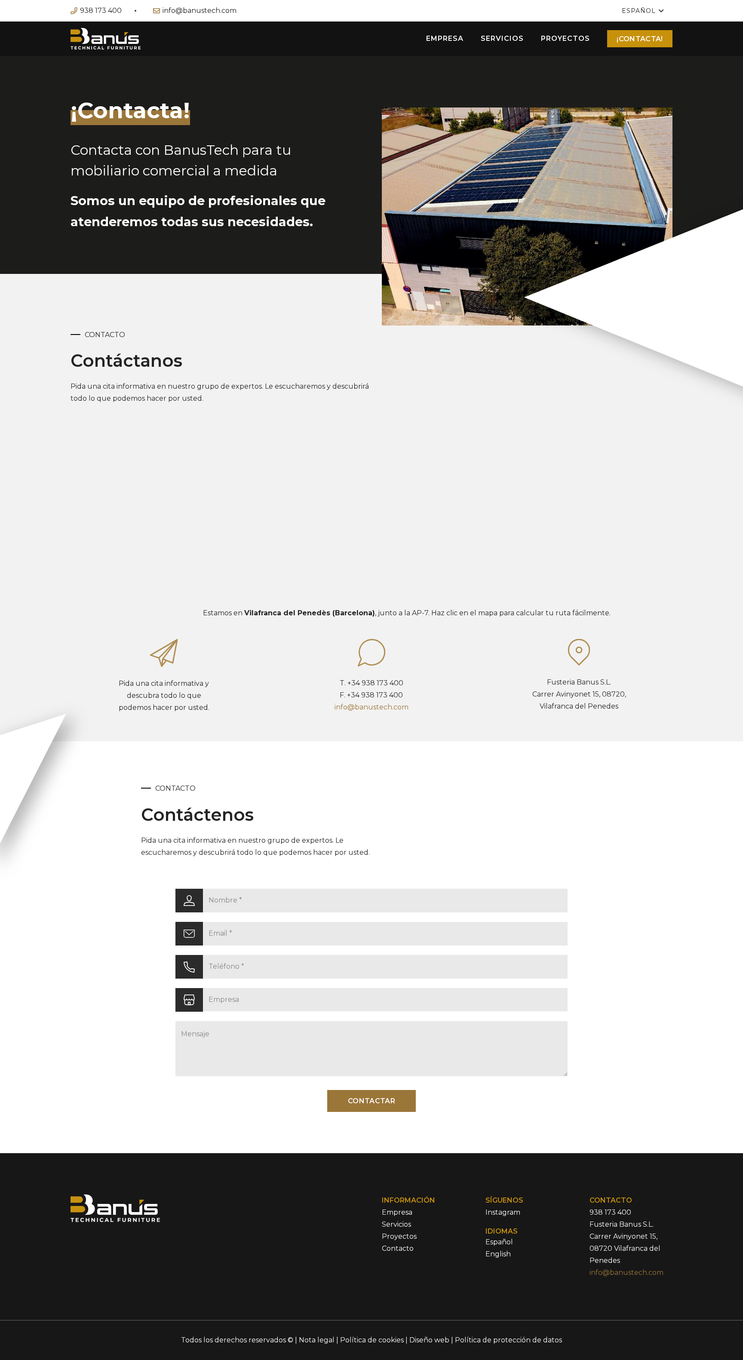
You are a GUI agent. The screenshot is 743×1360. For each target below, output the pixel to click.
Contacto (398, 1248)
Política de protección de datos (508, 1340)
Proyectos (399, 1236)
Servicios (396, 1224)
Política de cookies (372, 1340)
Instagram (502, 1212)
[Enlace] (106, 38)
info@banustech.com (371, 707)
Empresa (397, 1212)
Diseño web (429, 1340)
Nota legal (317, 1340)
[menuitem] (499, 1242)
